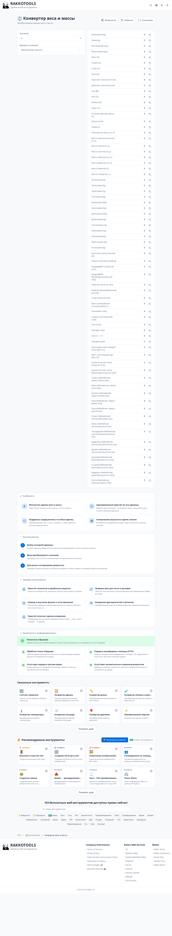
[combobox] (51, 50)
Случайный (45, 820)
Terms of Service (94, 849)
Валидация (141, 820)
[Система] (162, 5)
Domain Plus (159, 861)
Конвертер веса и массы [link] (55, 835)
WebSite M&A (132, 853)
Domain (129, 869)
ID (127, 849)
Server (128, 865)
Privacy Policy (93, 853)
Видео (63, 820)
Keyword (129, 861)
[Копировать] (149, 34)
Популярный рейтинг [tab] (116, 740)
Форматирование (74, 824)
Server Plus (159, 857)
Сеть (70, 815)
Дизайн (150, 815)
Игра (92, 824)
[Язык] (156, 5)
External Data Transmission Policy (102, 857)
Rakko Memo (159, 865)
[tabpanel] (86, 770)
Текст (63, 815)
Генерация (109, 820)
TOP (19, 835)
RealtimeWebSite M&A (136, 857)
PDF (70, 820)
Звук (90, 820)
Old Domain (131, 880)
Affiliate (129, 876)
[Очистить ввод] (80, 38)
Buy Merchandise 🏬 (96, 869)
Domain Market (132, 872)
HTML (117, 815)
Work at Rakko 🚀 (95, 865)
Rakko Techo (159, 849)
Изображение (31, 820)
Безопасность (86, 815)
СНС (119, 820)
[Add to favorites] (46, 691)
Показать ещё (86, 728)
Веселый (101, 824)
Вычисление (81, 820)
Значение (24, 33)
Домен (55, 820)
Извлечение (129, 820)
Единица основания (28, 45)
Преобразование (129, 815)
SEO (76, 815)
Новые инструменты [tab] (143, 740)
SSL (86, 824)
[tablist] (128, 739)
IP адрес (99, 820)
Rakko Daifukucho (162, 853)
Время (141, 815)
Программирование (103, 815)
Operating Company (96, 861)
